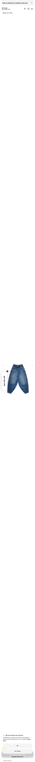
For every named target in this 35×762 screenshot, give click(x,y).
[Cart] (28, 9)
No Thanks (18, 751)
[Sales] (25, 8)
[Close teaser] (7, 371)
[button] (4, 381)
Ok (17, 745)
